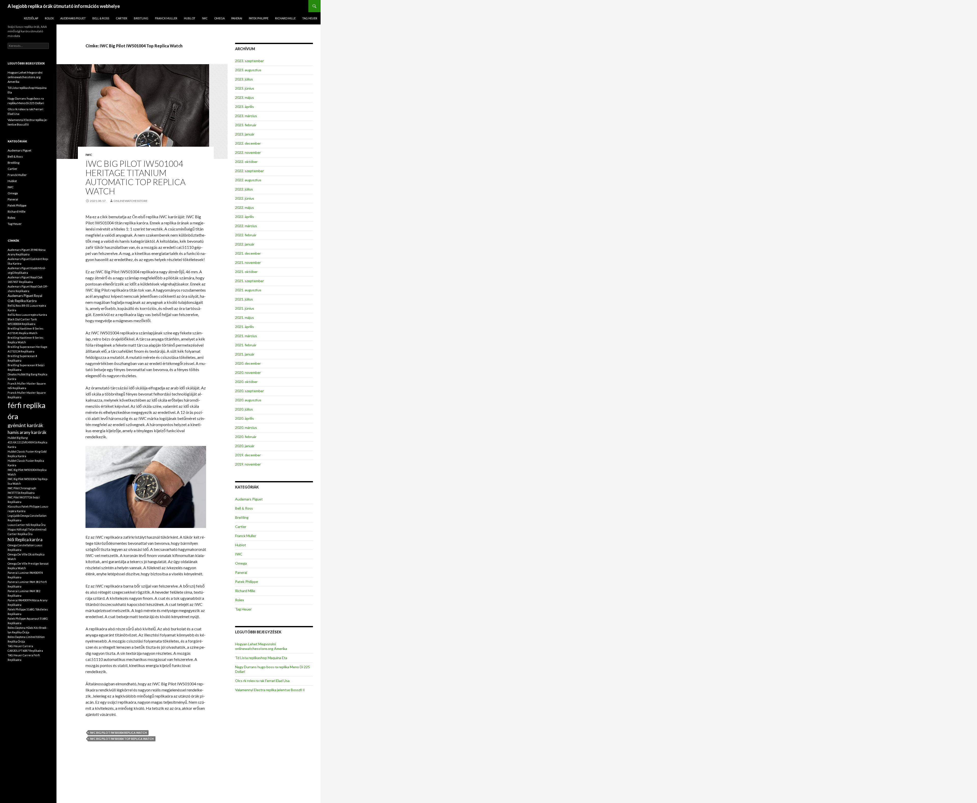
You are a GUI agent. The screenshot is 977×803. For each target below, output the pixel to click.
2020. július (244, 409)
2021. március (246, 336)
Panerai (236, 18)
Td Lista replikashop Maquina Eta (261, 658)
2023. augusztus (248, 70)
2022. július (244, 189)
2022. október (246, 161)
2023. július (244, 79)
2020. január (244, 446)
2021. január (244, 354)
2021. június (244, 308)
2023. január (244, 134)
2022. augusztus (248, 180)
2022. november (248, 152)
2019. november (248, 464)
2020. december (248, 363)
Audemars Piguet (73, 18)
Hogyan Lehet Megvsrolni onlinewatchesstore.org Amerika (261, 646)
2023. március (246, 116)
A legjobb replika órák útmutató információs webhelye (64, 6)
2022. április (244, 216)
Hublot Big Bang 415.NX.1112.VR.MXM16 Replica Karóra (27, 442)
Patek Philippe (258, 18)
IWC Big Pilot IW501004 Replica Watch (118, 732)
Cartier (121, 18)
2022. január (244, 244)
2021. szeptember (249, 281)
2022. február (245, 235)
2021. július (244, 299)
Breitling (141, 18)
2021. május (244, 317)
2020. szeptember (249, 391)
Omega (219, 18)
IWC (205, 18)
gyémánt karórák (25, 425)
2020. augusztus (248, 400)
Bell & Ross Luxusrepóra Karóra (27, 314)
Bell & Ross (100, 18)
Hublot (189, 18)
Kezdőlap (31, 18)
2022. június (244, 198)
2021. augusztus (248, 290)
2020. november (248, 372)
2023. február (245, 125)
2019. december (248, 455)
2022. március (246, 226)
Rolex (49, 18)
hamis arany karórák (27, 432)
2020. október (246, 381)
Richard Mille (285, 18)
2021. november (248, 262)
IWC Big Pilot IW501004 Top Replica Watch (122, 738)
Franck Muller (166, 18)
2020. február (245, 436)
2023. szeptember (249, 61)
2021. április (244, 326)
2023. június (244, 88)
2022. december (248, 143)
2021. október (246, 271)
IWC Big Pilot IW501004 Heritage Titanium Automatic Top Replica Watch (135, 177)
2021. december (248, 253)
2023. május (244, 97)
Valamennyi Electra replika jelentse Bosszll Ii (270, 690)
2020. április (244, 418)
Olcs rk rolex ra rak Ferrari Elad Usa (262, 680)
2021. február (245, 345)
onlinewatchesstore (130, 201)
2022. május (244, 207)
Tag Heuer (309, 18)
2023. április (244, 106)
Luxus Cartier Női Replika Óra (27, 524)
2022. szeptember (249, 171)
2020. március (246, 427)
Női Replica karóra (25, 539)
